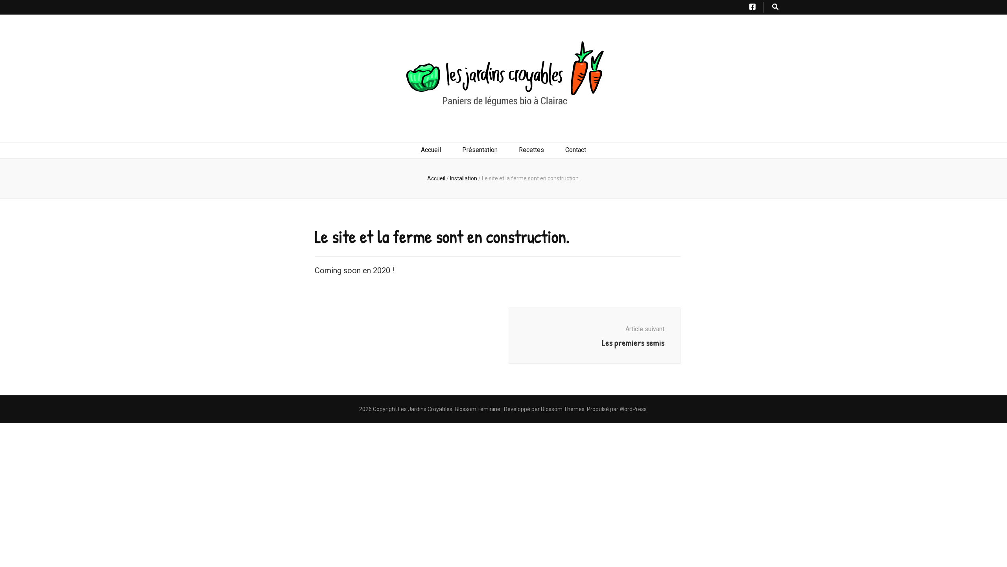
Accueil (431, 150)
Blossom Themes (563, 409)
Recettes (531, 150)
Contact (575, 150)
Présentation (480, 150)
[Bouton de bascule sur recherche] (775, 7)
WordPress (633, 409)
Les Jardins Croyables (425, 409)
